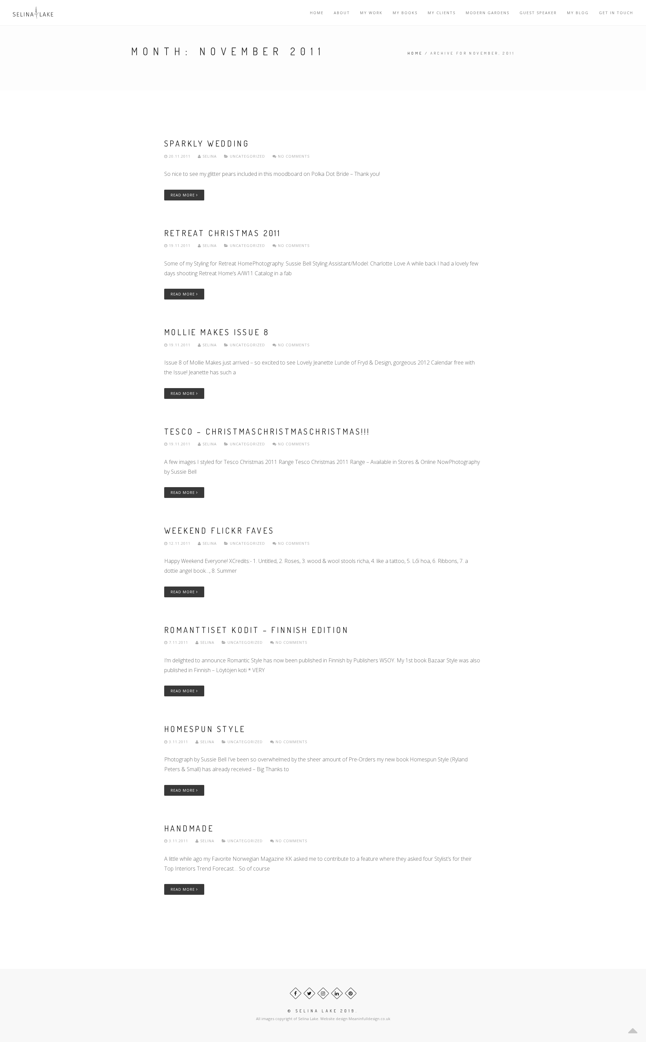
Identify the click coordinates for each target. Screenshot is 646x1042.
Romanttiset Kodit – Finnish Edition (256, 630)
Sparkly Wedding (206, 143)
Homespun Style (205, 729)
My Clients (442, 12)
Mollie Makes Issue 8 (217, 332)
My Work (371, 12)
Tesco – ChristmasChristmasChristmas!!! (267, 431)
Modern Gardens (487, 12)
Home (317, 12)
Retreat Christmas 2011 (222, 233)
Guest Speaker (538, 12)
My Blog (578, 12)
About (342, 12)
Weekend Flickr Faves (219, 530)
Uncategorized (247, 156)
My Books (405, 12)
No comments (293, 156)
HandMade (189, 828)
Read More (183, 194)
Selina (209, 156)
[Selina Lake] (33, 12)
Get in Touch (616, 12)
